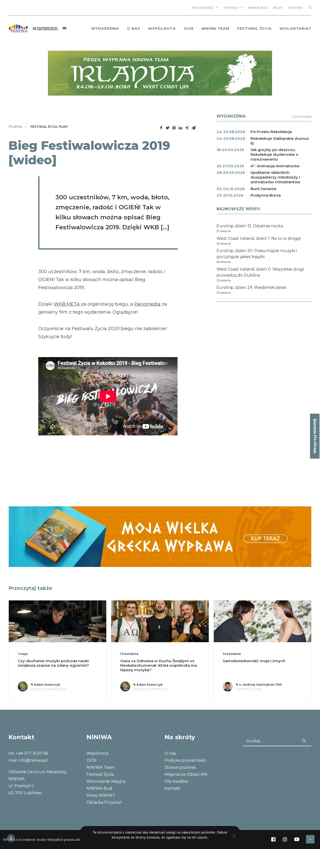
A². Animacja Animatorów (275, 166)
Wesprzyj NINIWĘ (314, 436)
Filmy (63, 127)
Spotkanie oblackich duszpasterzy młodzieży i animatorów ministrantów (275, 177)
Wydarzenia (105, 28)
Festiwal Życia (254, 28)
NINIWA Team (216, 28)
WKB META (67, 304)
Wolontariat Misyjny (106, 781)
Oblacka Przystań (104, 802)
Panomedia (147, 304)
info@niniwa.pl (33, 760)
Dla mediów (176, 781)
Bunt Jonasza (263, 188)
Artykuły (231, 8)
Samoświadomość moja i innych (254, 660)
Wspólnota (162, 28)
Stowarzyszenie (180, 767)
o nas (133, 28)
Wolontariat (296, 28)
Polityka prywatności (185, 760)
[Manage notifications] (11, 838)
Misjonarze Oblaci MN (186, 774)
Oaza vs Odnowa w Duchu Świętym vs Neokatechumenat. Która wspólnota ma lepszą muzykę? (158, 665)
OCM (189, 28)
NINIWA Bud (258, 8)
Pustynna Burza (265, 195)
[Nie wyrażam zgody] (233, 835)
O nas (170, 753)
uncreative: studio (32, 839)
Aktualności (203, 8)
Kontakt (295, 8)
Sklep (278, 8)
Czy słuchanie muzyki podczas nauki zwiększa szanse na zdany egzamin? (53, 663)
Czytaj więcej (302, 116)
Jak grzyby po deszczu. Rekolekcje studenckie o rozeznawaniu (274, 154)
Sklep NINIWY (100, 795)
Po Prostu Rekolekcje (271, 131)
